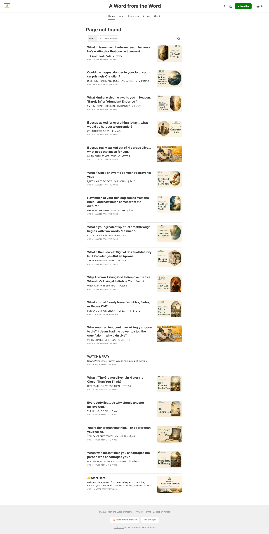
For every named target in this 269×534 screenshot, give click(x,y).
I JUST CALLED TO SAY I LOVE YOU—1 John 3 (111, 181)
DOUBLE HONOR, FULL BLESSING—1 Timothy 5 (113, 461)
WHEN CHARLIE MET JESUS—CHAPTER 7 (108, 156)
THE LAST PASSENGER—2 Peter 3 (105, 55)
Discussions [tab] (111, 38)
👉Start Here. (96, 478)
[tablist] (103, 38)
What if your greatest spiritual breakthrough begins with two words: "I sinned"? (119, 229)
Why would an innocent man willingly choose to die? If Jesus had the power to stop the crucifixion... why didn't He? (119, 331)
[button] (111, 16)
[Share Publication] (231, 6)
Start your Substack (126, 519)
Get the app (150, 519)
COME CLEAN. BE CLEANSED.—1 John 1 (108, 235)
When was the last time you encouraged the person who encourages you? (118, 455)
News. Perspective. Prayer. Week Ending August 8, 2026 (117, 360)
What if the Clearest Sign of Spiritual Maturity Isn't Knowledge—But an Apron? (119, 254)
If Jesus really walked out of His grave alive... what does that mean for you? (119, 150)
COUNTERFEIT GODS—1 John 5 (104, 130)
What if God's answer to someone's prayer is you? (119, 175)
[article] (134, 55)
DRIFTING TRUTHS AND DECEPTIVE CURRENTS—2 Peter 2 (118, 80)
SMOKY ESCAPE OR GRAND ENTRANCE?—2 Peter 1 (114, 105)
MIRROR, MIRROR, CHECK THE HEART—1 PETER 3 (113, 310)
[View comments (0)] (110, 63)
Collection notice (161, 511)
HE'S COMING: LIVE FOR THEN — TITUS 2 (109, 385)
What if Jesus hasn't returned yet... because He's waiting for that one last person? (118, 49)
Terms (148, 511)
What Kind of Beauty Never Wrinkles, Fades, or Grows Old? (118, 304)
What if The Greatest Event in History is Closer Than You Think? (115, 379)
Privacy (139, 511)
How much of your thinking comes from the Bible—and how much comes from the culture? (118, 202)
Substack (119, 527)
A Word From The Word (106, 59)
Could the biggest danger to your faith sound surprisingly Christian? (119, 74)
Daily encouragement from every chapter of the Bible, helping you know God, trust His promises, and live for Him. (119, 484)
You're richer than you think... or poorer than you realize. (119, 430)
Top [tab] (100, 38)
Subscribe (243, 6)
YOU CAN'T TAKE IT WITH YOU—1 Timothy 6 (111, 436)
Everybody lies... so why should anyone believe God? (115, 405)
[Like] (89, 63)
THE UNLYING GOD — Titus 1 (103, 411)
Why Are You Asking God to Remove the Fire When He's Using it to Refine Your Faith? (118, 279)
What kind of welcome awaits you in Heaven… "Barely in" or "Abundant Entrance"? (119, 99)
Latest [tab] (92, 38)
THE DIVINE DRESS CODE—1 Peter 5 (106, 260)
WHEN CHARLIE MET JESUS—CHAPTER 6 (108, 339)
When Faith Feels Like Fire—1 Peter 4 (107, 285)
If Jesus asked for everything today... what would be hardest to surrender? (117, 124)
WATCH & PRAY (98, 356)
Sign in (259, 6)
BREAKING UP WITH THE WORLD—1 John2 (110, 210)
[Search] (224, 6)
